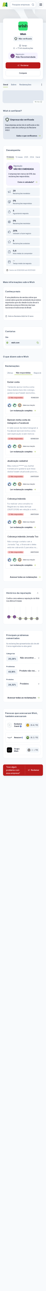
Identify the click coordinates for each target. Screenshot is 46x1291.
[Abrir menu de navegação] (41, 84)
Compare (23, 73)
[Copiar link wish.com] (38, 343)
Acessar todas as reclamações (23, 577)
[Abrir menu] (40, 4)
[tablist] (23, 373)
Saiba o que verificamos (26, 136)
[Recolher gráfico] (38, 593)
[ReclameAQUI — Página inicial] (5, 5)
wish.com (15, 343)
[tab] (10, 157)
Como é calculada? (26, 182)
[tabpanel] (23, 214)
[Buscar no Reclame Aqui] (33, 5)
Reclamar (24, 65)
